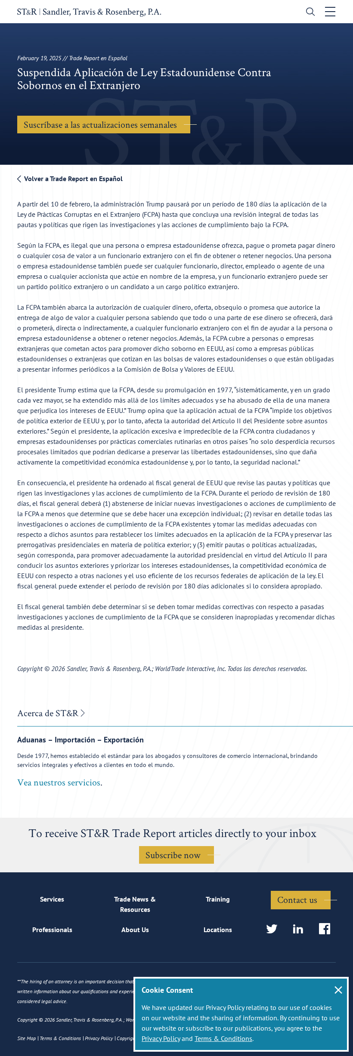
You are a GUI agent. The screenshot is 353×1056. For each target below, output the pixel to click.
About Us (135, 929)
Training (218, 899)
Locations (218, 929)
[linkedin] (300, 929)
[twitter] (274, 929)
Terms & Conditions (223, 1038)
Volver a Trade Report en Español (72, 178)
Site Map (26, 1038)
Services (52, 899)
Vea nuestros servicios (58, 782)
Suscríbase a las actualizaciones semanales (100, 124)
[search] (308, 12)
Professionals (52, 929)
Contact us (297, 899)
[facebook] (327, 929)
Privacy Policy (161, 1038)
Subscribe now (173, 855)
